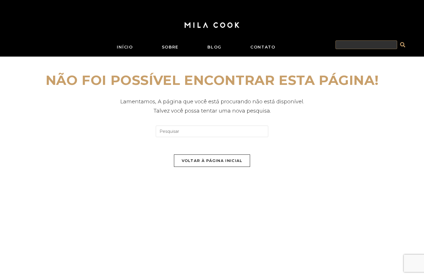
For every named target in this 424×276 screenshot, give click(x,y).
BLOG (214, 47)
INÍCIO (125, 47)
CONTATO (262, 47)
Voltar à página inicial (212, 160)
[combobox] (366, 45)
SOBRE (170, 47)
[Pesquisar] (403, 44)
